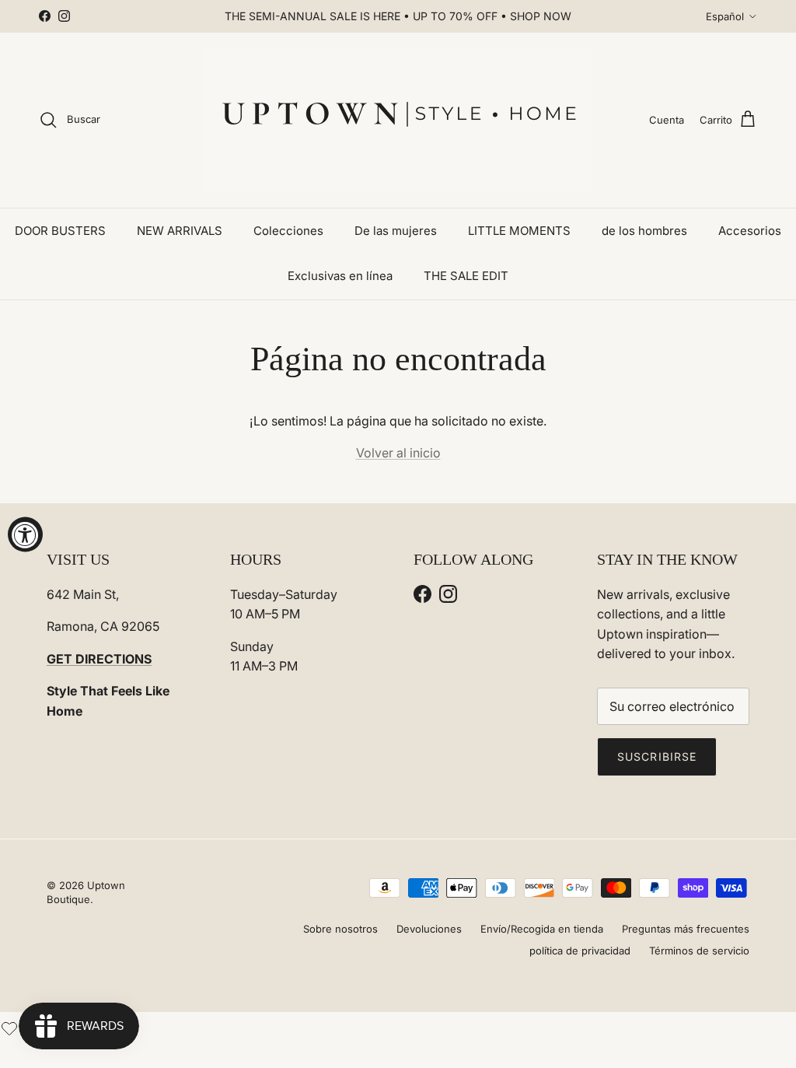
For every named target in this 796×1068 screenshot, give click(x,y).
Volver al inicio (398, 452)
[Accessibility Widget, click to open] (25, 534)
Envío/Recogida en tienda (541, 929)
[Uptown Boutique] (398, 120)
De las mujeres (395, 230)
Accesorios (749, 230)
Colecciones (288, 230)
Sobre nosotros (340, 929)
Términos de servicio (699, 950)
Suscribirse (656, 756)
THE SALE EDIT (466, 275)
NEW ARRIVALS (179, 230)
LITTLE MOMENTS (519, 230)
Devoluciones (429, 929)
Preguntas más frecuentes (685, 929)
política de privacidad (579, 950)
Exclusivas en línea (340, 275)
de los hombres (644, 230)
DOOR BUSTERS (60, 230)
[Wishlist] (9, 1027)
